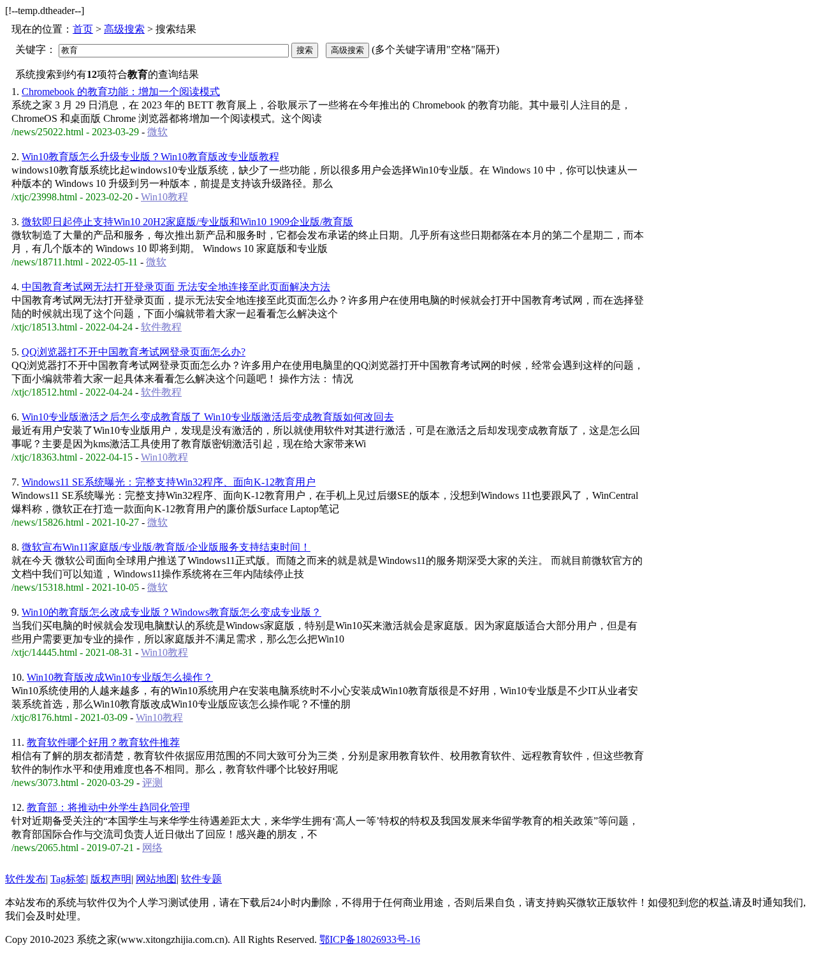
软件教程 (161, 327)
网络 (152, 847)
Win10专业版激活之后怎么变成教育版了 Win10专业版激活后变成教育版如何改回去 (208, 417)
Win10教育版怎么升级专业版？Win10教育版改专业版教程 (150, 156)
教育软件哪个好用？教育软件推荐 (103, 742)
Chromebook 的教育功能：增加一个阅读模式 (121, 91)
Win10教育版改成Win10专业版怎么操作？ (120, 677)
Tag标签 (68, 878)
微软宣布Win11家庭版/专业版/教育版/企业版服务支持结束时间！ (166, 547)
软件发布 (25, 878)
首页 (83, 29)
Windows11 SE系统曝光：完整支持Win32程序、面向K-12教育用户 (169, 482)
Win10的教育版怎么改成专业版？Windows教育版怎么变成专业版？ (171, 612)
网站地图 (156, 878)
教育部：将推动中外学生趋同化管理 (108, 807)
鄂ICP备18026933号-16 (369, 939)
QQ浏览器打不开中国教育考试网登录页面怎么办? (133, 351)
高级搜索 (124, 29)
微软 (157, 131)
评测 (152, 782)
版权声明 (111, 878)
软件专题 (201, 878)
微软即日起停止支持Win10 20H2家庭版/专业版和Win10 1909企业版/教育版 (187, 221)
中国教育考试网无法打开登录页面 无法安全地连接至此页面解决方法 (176, 286)
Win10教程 (164, 196)
